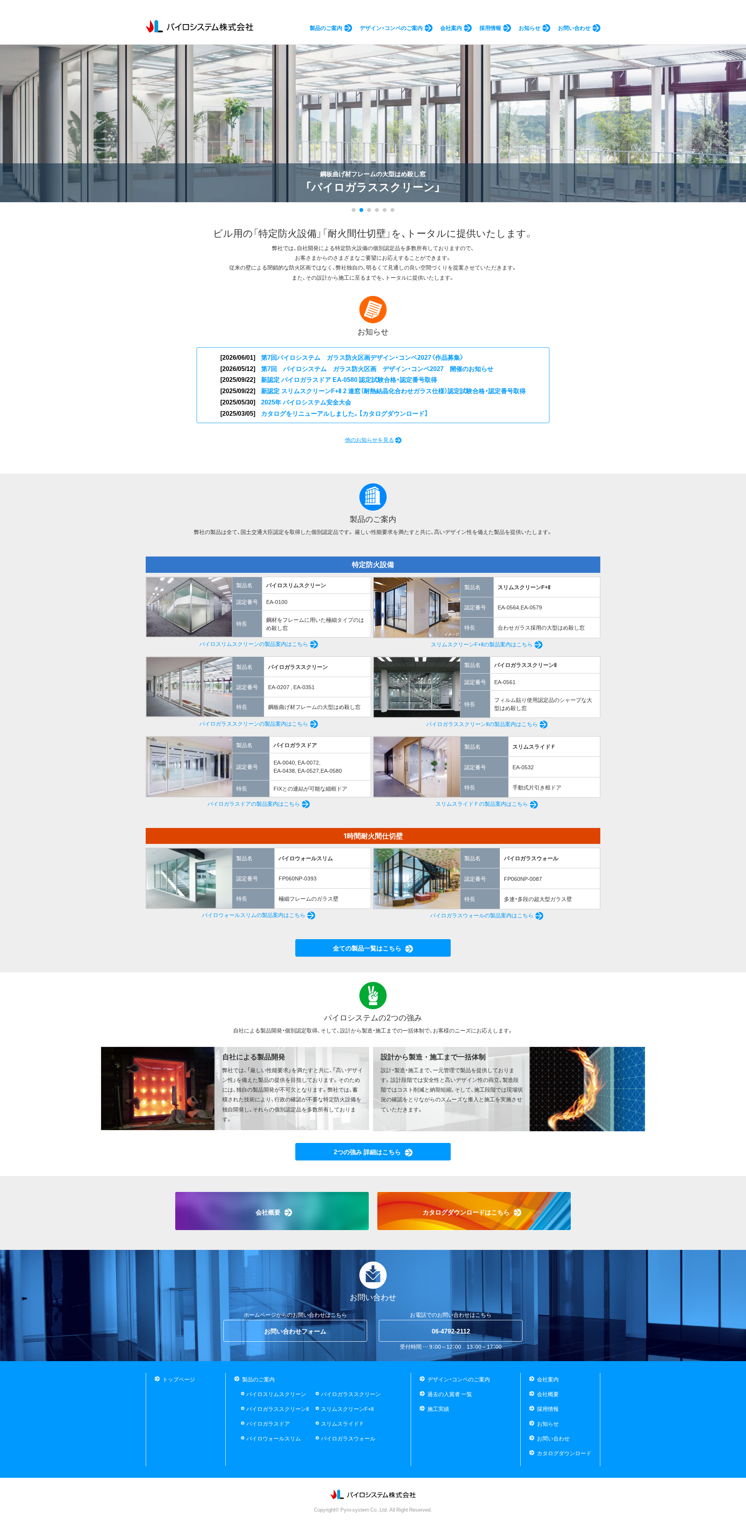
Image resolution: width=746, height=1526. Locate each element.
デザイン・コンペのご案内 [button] (391, 28)
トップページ (178, 1379)
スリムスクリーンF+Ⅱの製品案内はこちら (482, 644)
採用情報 (490, 28)
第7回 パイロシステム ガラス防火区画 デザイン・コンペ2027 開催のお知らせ (377, 368)
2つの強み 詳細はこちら (367, 1151)
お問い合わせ (553, 1438)
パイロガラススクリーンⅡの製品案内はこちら (482, 724)
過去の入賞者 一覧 (449, 1394)
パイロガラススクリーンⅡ (277, 1408)
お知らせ (529, 28)
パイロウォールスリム (273, 1438)
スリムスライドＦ (342, 1423)
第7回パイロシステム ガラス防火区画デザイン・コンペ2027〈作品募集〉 (362, 357)
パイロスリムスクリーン (276, 1394)
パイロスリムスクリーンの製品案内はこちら (253, 644)
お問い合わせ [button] (574, 28)
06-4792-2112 (451, 1330)
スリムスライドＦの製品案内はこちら (482, 803)
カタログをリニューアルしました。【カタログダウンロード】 (344, 413)
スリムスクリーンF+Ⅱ (347, 1408)
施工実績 (438, 1408)
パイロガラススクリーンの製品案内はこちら (253, 723)
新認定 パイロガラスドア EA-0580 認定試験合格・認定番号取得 (349, 379)
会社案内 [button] (451, 28)
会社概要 (548, 1394)
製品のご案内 (258, 1379)
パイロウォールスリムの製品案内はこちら (253, 915)
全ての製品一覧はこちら (367, 947)
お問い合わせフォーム (295, 1330)
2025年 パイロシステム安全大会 (306, 401)
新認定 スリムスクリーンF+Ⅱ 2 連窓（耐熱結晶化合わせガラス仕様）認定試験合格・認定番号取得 (393, 390)
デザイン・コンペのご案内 (458, 1379)
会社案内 (548, 1379)
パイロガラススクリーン (351, 1394)
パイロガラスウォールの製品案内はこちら (481, 915)
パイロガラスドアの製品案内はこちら (253, 803)
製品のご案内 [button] (326, 28)
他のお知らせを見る (369, 439)
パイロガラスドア (268, 1423)
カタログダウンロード (564, 1453)
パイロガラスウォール (348, 1438)
